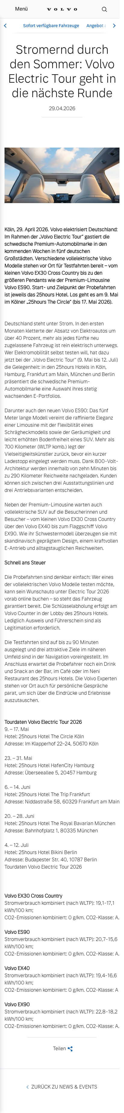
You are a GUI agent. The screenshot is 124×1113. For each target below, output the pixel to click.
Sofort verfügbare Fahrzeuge (51, 25)
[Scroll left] (6, 25)
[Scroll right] (113, 25)
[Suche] (104, 9)
